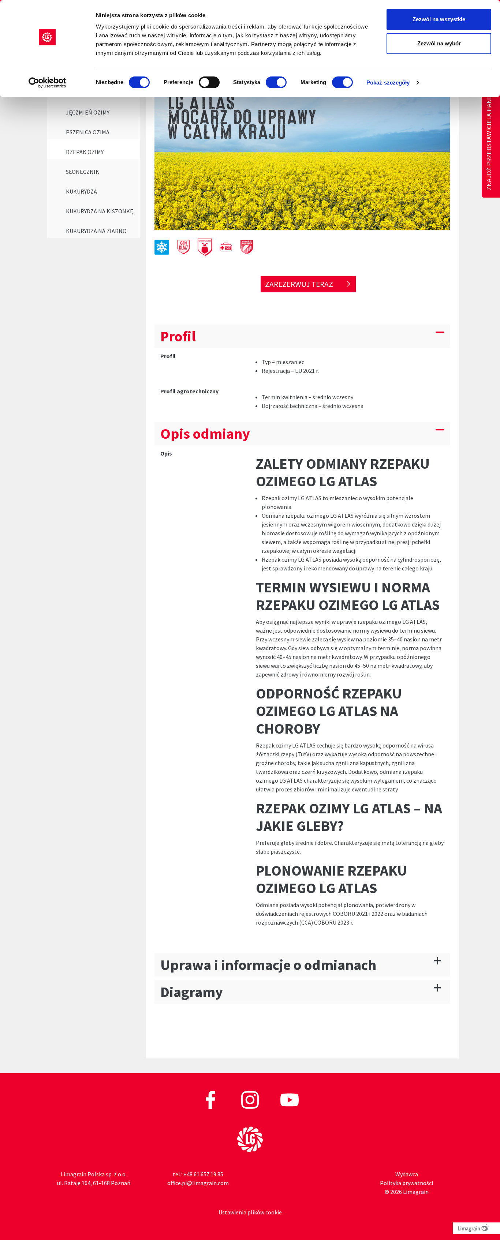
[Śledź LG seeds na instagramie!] (250, 1099)
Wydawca (406, 1174)
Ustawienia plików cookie (250, 1212)
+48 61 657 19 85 (203, 1174)
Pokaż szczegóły (388, 82)
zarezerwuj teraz (300, 284)
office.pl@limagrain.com (198, 1183)
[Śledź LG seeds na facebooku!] (211, 1099)
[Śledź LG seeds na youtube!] (289, 1099)
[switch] (209, 82)
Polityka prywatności (406, 1183)
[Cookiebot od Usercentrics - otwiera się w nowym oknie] (47, 82)
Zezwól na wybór (439, 43)
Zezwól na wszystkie (439, 19)
